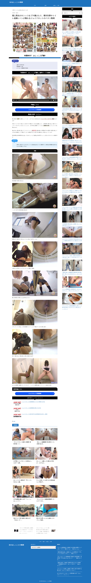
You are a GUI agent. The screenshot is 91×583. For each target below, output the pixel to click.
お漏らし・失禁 (56, 5)
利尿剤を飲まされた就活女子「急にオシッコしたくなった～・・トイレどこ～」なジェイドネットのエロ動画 (72, 142)
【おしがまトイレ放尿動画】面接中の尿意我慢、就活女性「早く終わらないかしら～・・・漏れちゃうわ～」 (69, 558)
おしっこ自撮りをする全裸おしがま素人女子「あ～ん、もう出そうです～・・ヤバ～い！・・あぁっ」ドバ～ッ (71, 33)
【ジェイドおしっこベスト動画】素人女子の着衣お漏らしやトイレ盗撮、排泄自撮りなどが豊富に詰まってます (72, 209)
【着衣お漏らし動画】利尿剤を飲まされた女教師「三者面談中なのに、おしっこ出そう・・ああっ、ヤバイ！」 (69, 564)
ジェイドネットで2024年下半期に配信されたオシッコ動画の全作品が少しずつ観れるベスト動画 (72, 240)
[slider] (33, 100)
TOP (35, 5)
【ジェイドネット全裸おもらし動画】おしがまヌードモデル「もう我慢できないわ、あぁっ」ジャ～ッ (72, 192)
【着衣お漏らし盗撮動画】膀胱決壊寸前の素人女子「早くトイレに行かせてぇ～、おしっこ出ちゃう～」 (72, 274)
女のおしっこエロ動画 (16, 2)
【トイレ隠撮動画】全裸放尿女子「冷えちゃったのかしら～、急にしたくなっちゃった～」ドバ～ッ (72, 290)
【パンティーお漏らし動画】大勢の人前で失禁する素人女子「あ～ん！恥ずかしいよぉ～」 (69, 569)
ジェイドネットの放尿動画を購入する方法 (31, 408)
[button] (35, 89)
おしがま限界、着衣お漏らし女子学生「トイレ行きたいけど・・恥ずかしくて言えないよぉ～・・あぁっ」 (72, 175)
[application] (34, 89)
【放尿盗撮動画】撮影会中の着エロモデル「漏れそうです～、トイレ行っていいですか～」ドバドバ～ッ (72, 110)
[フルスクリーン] (55, 100)
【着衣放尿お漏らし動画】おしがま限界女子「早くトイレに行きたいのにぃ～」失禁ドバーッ (69, 552)
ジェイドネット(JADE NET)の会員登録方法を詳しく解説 (34, 414)
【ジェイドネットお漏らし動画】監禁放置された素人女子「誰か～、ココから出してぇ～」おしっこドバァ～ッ (72, 257)
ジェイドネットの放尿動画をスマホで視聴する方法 (33, 401)
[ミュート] (53, 100)
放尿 (45, 5)
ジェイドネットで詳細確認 (34, 109)
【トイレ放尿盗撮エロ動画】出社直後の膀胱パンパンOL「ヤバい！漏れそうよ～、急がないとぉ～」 (69, 548)
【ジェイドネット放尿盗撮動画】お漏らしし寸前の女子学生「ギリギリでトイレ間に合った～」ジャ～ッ (72, 307)
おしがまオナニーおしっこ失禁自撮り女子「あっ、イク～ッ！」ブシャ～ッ (69, 574)
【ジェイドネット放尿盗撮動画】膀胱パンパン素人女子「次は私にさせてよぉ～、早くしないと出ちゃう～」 (72, 159)
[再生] (14, 100)
